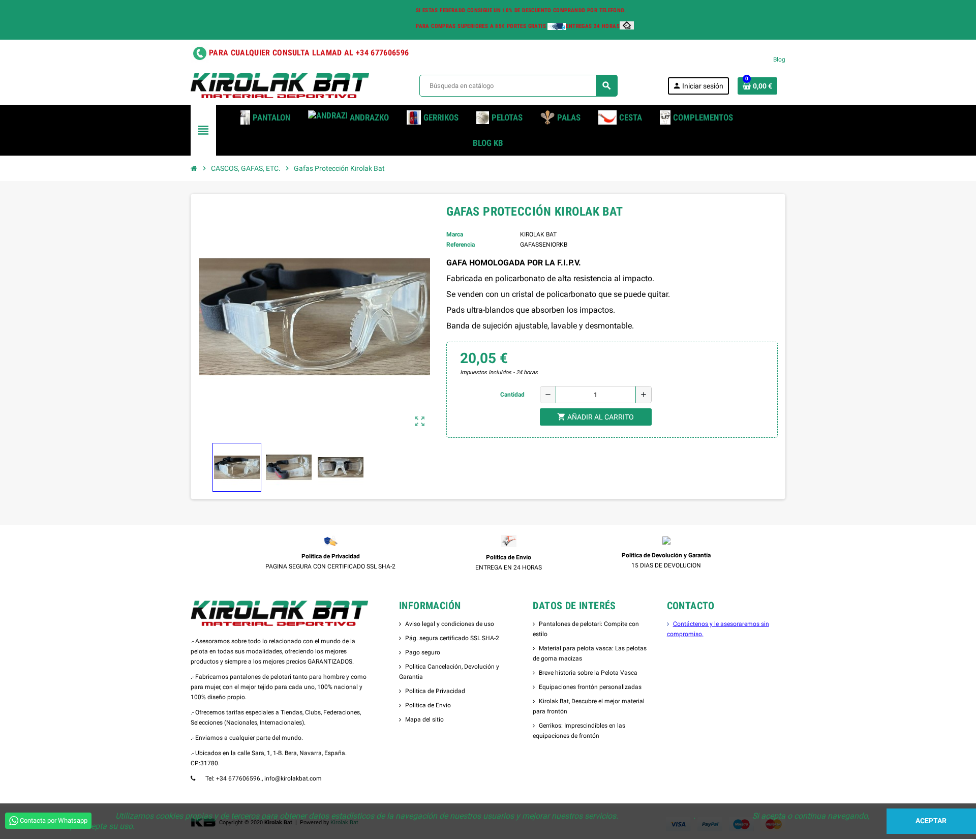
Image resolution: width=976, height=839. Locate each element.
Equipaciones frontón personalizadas (590, 687)
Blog (779, 59)
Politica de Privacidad (435, 691)
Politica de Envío (428, 705)
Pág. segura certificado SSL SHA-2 (452, 638)
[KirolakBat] (280, 85)
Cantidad (512, 394)
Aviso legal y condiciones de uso (449, 623)
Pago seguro (422, 652)
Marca (454, 234)
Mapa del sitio (424, 719)
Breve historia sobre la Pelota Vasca (588, 672)
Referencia (460, 244)
